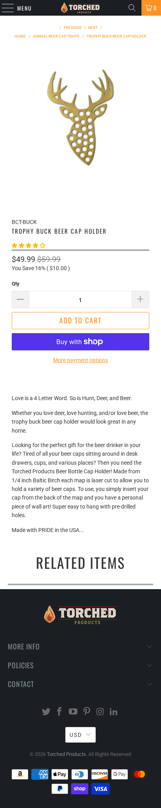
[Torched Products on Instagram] (100, 712)
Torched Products (66, 754)
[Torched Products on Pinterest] (87, 712)
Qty (16, 284)
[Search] (132, 8)
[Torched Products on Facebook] (60, 712)
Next (93, 27)
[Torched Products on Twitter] (46, 712)
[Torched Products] (80, 8)
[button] (28, 245)
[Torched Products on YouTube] (73, 712)
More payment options (80, 360)
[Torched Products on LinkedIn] (114, 712)
